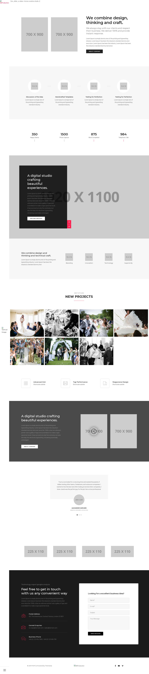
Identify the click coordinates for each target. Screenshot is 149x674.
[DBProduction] (4, 2)
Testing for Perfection (94, 97)
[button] (69, 222)
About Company (94, 51)
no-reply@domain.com (36, 628)
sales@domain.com (51, 628)
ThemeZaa (48, 666)
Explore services (36, 218)
